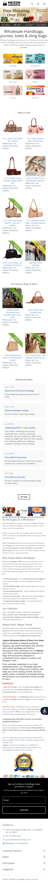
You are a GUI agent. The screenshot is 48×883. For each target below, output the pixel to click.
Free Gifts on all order (15, 477)
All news (24, 497)
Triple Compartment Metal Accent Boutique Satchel (12, 357)
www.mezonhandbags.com (11, 709)
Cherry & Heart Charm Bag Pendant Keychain (35, 179)
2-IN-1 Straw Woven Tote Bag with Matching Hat (35, 356)
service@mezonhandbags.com (18, 839)
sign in (11, 143)
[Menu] (44, 3)
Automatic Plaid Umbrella (35, 264)
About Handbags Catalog (16, 410)
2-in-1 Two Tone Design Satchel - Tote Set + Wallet (12, 223)
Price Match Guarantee (15, 457)
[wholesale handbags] (10, 3)
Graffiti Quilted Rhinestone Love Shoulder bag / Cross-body (13, 313)
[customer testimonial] (24, 511)
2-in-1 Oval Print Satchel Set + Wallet (13, 139)
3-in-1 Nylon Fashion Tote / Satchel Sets (35, 139)
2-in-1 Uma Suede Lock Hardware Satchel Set (12, 264)
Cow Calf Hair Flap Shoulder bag (35, 311)
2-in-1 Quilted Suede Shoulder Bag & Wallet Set (12, 180)
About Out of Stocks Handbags (19, 390)
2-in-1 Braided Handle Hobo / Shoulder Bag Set (35, 221)
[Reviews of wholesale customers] (24, 763)
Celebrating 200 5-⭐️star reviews (20, 427)
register (5, 146)
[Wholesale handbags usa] (24, 17)
